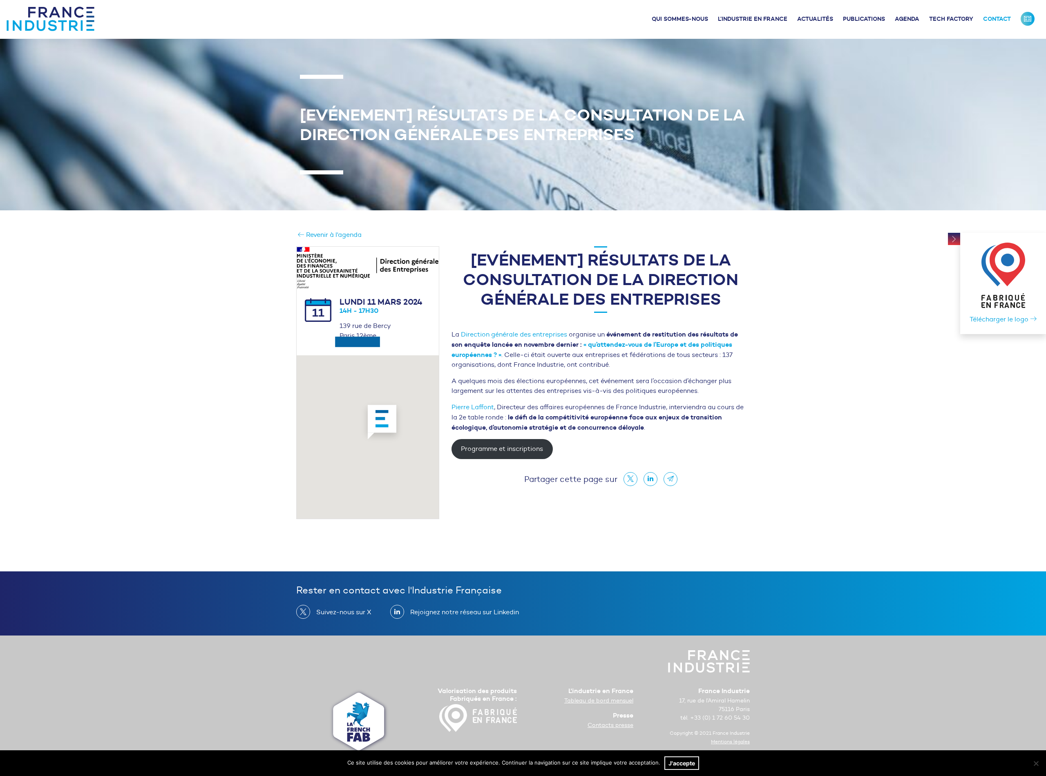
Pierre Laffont (472, 407)
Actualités (815, 18)
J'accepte (681, 763)
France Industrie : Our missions (1028, 19)
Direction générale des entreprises (514, 334)
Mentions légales (730, 741)
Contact (997, 18)
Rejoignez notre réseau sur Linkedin (464, 612)
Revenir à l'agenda (333, 235)
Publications (864, 18)
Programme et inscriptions (502, 449)
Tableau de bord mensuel (598, 700)
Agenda (907, 18)
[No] (1036, 763)
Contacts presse (610, 725)
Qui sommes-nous (680, 18)
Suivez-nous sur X (343, 612)
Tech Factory (951, 18)
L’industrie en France (752, 18)
